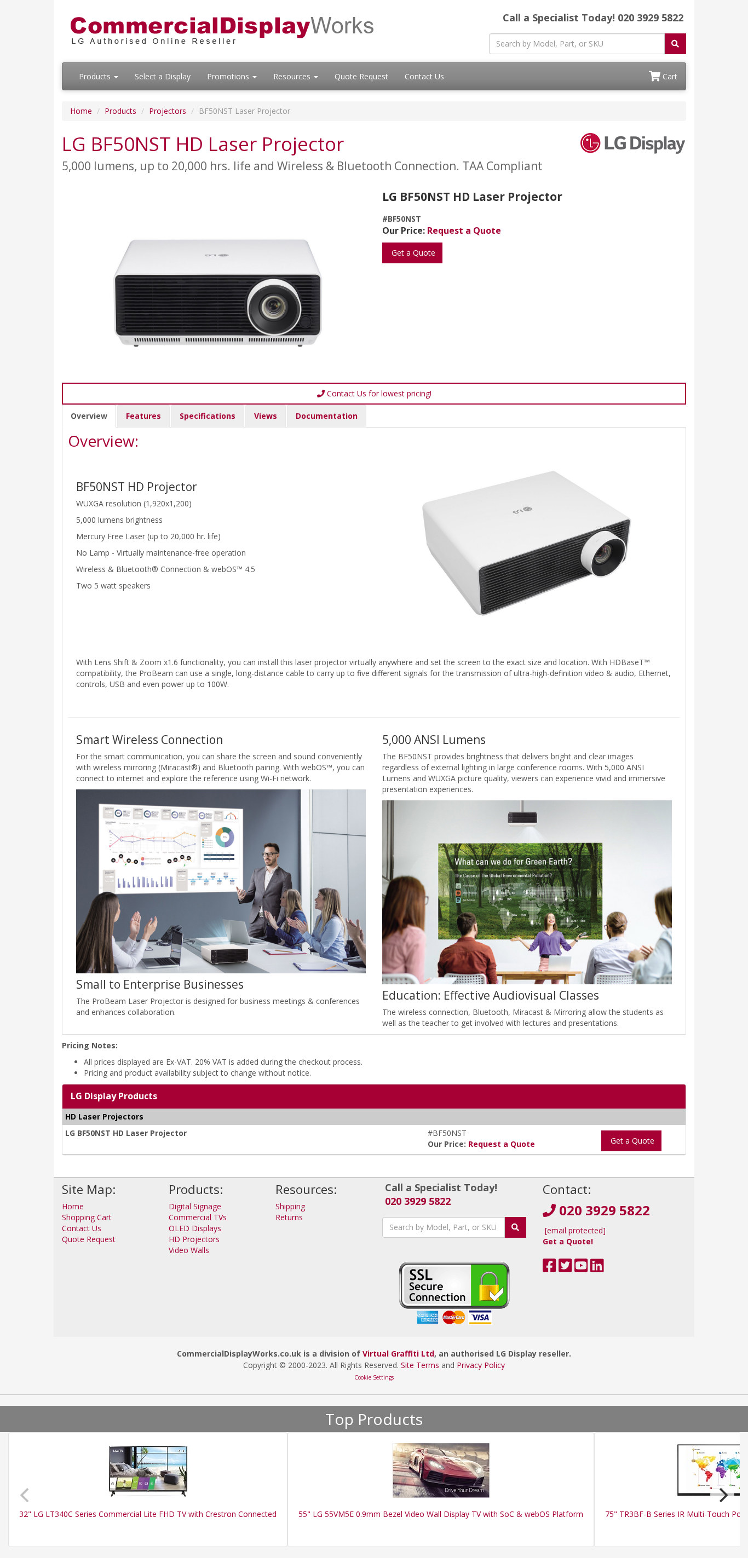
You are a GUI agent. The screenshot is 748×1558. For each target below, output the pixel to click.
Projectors (167, 111)
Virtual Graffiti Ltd (398, 1353)
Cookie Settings (374, 1377)
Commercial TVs (198, 1217)
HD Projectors (194, 1239)
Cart (668, 76)
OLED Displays (195, 1228)
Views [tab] (265, 416)
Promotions (229, 76)
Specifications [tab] (207, 416)
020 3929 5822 (418, 1201)
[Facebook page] (549, 1268)
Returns (289, 1217)
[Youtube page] (581, 1268)
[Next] (722, 1495)
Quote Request (361, 76)
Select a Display (163, 76)
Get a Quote (412, 252)
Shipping (290, 1206)
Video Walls (189, 1250)
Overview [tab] (89, 416)
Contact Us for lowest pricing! (378, 393)
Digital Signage (195, 1206)
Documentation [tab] (327, 416)
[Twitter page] (565, 1268)
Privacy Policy (481, 1365)
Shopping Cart (87, 1217)
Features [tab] (143, 416)
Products (96, 76)
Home (81, 111)
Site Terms (420, 1365)
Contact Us (424, 76)
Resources (293, 76)
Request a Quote (464, 230)
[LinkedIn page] (597, 1268)
